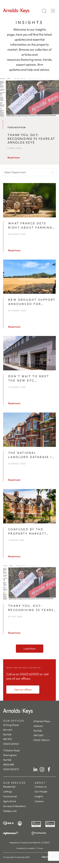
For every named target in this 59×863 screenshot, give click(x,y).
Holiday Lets (10, 810)
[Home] (29, 711)
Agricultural (9, 801)
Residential (9, 786)
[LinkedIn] (35, 769)
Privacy (40, 848)
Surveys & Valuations (14, 806)
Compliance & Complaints (25, 848)
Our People (41, 791)
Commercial (10, 796)
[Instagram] (42, 769)
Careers (39, 801)
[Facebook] (49, 769)
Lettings (7, 791)
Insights (39, 796)
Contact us (41, 786)
